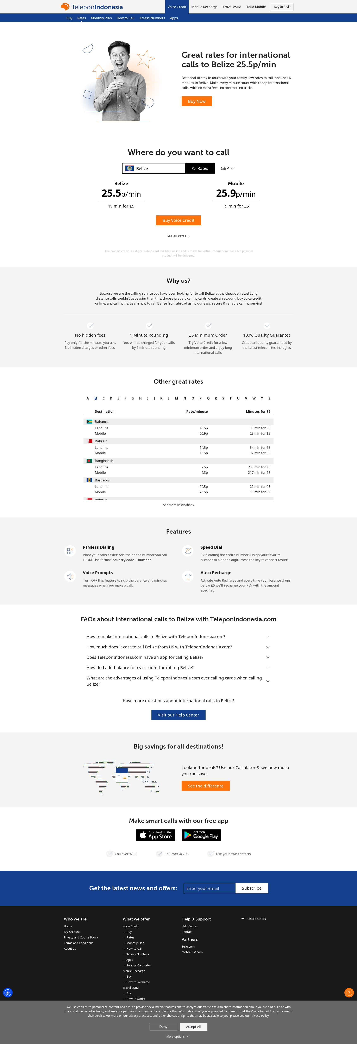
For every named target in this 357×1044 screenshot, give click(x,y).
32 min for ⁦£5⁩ (260, 453)
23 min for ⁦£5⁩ (260, 433)
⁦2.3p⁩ (204, 472)
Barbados (102, 480)
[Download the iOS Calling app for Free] (155, 834)
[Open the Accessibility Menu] (8, 992)
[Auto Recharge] (188, 576)
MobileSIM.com (192, 952)
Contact (187, 932)
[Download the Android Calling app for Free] (201, 834)
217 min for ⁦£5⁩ (259, 472)
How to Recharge (138, 982)
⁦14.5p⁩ (204, 447)
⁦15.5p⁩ (204, 453)
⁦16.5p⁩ (204, 428)
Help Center (190, 926)
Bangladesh (104, 460)
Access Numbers (152, 18)
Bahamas (102, 421)
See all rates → (178, 236)
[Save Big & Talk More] (121, 777)
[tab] (86, 398)
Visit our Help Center (178, 715)
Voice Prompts (98, 572)
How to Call (125, 18)
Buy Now (197, 101)
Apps (174, 18)
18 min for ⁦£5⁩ (260, 492)
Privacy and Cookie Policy (81, 937)
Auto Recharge (216, 572)
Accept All (193, 1026)
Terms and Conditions (78, 943)
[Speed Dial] (188, 550)
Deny (163, 1026)
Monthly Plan (101, 18)
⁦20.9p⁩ (204, 433)
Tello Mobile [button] (256, 7)
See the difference (206, 786)
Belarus (101, 500)
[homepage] (93, 6)
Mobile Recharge (134, 971)
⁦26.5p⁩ (204, 492)
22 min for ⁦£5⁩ (260, 486)
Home (68, 926)
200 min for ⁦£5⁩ (259, 467)
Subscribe (252, 888)
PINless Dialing (98, 547)
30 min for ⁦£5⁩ (260, 428)
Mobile (100, 433)
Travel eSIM (131, 988)
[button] (177, 6)
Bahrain (101, 441)
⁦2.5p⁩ (204, 467)
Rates (130, 937)
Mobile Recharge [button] (204, 7)
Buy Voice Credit (179, 220)
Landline (101, 428)
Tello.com (188, 946)
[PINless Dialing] (70, 550)
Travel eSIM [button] (232, 7)
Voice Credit (131, 926)
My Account (72, 932)
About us (70, 948)
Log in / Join (282, 6)
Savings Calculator (138, 965)
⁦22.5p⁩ (204, 486)
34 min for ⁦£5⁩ (260, 447)
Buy (69, 18)
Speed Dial (211, 547)
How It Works (135, 999)
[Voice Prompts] (70, 576)
